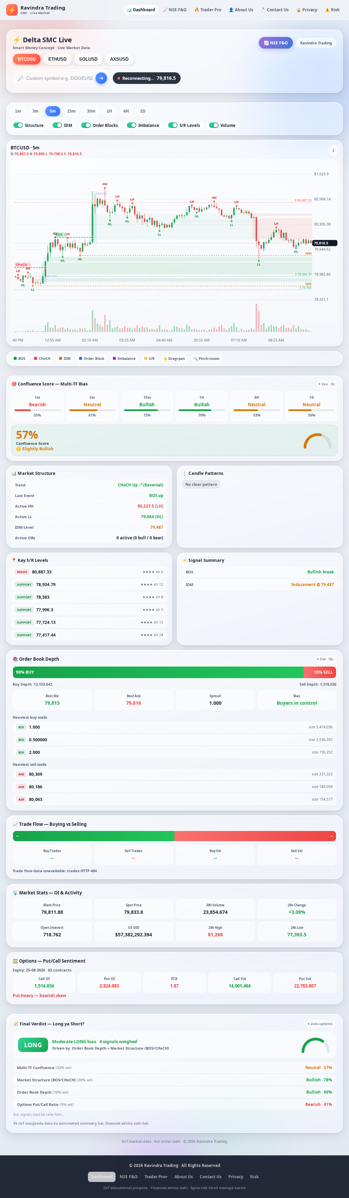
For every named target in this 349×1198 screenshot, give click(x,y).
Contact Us (211, 1177)
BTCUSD (27, 59)
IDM (68, 125)
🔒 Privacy (306, 10)
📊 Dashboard (141, 10)
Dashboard (102, 1177)
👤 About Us (241, 10)
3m (35, 111)
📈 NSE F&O (175, 10)
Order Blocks (105, 125)
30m (91, 111)
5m (53, 111)
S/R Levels (190, 125)
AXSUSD (119, 59)
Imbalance (148, 125)
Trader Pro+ (156, 1177)
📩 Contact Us (275, 10)
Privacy (235, 1177)
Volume (228, 125)
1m (18, 111)
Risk (254, 1177)
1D (143, 111)
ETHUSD (57, 59)
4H (126, 111)
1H (109, 111)
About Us (183, 1177)
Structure (34, 125)
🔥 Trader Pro (207, 10)
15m (71, 111)
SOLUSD (88, 59)
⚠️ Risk (332, 10)
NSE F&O (129, 1177)
